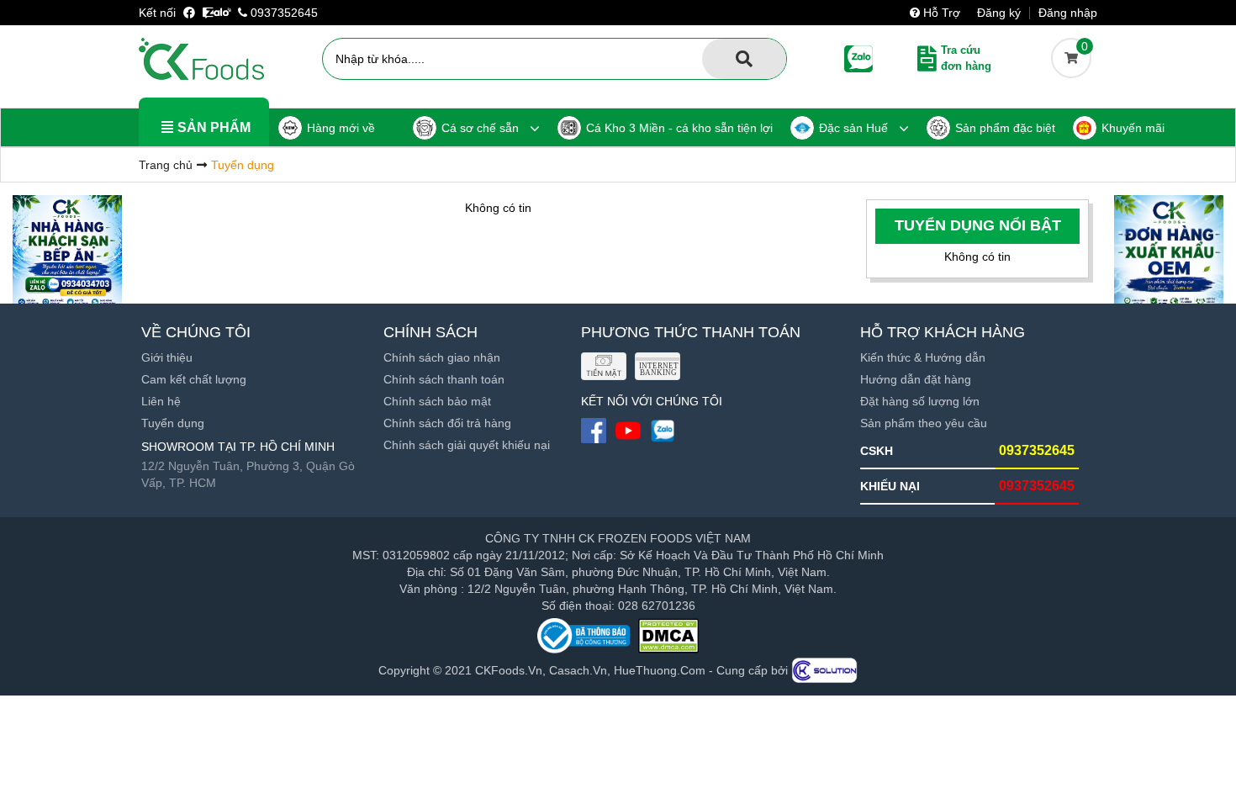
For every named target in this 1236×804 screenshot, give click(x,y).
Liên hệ (161, 401)
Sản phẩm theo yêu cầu (923, 423)
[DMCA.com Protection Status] (668, 635)
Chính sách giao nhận (441, 357)
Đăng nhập (1067, 12)
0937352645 (282, 12)
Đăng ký (999, 12)
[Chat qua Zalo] (217, 12)
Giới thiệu (167, 357)
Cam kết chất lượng (193, 379)
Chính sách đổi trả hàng (447, 423)
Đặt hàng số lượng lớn (920, 401)
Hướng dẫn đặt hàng (915, 379)
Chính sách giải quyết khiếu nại (466, 445)
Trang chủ (166, 165)
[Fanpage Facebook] (190, 12)
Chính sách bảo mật (437, 401)
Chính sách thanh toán (443, 379)
